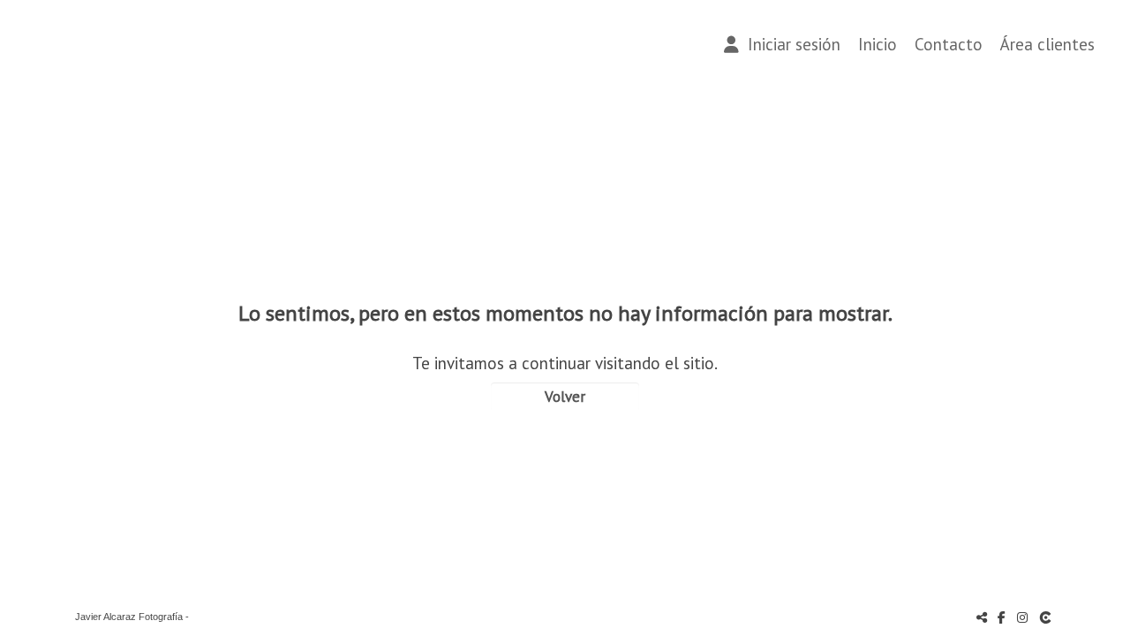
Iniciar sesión (789, 44)
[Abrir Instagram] (1022, 617)
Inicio (877, 44)
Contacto (949, 44)
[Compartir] (982, 617)
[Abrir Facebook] (1002, 617)
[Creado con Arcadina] (1047, 617)
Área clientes (1047, 44)
